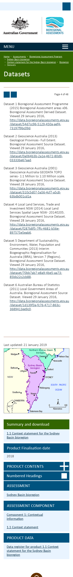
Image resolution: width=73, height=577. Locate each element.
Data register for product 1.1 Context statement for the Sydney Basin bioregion (33, 551)
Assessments (19, 57)
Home (7, 57)
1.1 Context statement (22, 527)
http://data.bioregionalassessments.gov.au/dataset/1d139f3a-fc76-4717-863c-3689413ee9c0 (39, 305)
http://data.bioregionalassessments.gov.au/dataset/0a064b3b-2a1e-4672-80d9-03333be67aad (39, 156)
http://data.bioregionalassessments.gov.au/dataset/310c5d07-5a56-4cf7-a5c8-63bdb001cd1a (39, 192)
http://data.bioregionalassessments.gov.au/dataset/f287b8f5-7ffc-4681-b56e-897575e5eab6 (39, 228)
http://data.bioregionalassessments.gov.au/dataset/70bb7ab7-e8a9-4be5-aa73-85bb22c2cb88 (39, 273)
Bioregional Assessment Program (45, 57)
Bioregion (64, 62)
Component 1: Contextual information (25, 517)
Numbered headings (24, 475)
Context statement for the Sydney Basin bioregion (31, 62)
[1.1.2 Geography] (14, 95)
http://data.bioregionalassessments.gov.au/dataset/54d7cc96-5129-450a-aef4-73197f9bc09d (39, 124)
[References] (7, 95)
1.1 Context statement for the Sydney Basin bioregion (33, 435)
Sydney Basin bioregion (18, 59)
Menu (9, 46)
